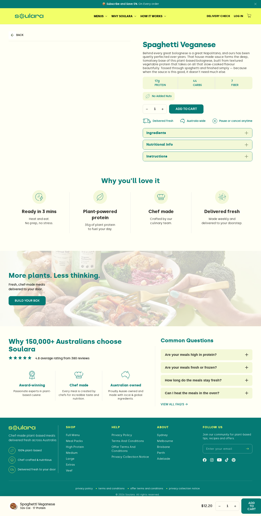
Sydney (162, 435)
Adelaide (163, 458)
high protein (75, 447)
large (70, 458)
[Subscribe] (247, 449)
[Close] (255, 4)
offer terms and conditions (124, 449)
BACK (20, 35)
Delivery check (218, 16)
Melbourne (165, 441)
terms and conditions (128, 441)
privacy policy (122, 435)
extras (70, 464)
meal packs (74, 441)
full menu (73, 435)
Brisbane (163, 447)
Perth (161, 453)
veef (69, 470)
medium (72, 453)
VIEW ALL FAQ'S (174, 404)
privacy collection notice (130, 457)
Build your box (27, 300)
